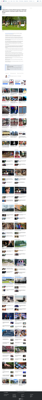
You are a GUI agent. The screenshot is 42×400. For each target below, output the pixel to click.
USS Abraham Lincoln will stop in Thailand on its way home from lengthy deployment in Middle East (20, 303)
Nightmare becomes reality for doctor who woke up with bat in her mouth (22, 102)
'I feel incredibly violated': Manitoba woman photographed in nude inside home (22, 115)
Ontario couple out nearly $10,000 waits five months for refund (6, 384)
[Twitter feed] (4, 392)
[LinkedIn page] (7, 392)
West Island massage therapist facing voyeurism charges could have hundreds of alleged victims (9, 200)
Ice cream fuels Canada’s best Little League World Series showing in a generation (8, 353)
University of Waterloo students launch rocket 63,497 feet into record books (20, 230)
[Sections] (1, 1)
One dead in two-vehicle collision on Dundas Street (8, 266)
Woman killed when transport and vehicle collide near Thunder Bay (20, 248)
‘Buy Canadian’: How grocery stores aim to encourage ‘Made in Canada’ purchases (6, 137)
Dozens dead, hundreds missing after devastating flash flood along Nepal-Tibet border (5, 115)
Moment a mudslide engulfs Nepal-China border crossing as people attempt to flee (5, 127)
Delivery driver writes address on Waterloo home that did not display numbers (22, 385)
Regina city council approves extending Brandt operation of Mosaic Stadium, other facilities (9, 233)
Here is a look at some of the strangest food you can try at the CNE (22, 146)
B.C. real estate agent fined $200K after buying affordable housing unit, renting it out (13, 137)
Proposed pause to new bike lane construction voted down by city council (22, 200)
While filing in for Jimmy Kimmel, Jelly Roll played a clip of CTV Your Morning (22, 94)
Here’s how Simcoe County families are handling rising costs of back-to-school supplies (20, 266)
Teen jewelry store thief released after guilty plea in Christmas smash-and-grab (22, 272)
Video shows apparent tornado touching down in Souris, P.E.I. (7, 212)
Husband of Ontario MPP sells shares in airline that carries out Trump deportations (9, 161)
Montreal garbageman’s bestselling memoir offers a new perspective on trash (10, 197)
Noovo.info (31, 395)
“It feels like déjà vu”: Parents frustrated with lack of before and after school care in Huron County (9, 268)
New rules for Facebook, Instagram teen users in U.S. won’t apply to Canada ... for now (14, 102)
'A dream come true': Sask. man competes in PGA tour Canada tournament (14, 69)
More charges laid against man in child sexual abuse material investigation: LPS (9, 272)
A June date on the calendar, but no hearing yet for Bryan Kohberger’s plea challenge (22, 309)
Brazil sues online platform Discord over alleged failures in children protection (22, 305)
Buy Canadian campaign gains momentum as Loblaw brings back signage (22, 164)
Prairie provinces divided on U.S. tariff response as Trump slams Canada (5, 94)
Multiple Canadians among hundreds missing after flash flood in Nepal (13, 94)
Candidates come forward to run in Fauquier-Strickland (22, 250)
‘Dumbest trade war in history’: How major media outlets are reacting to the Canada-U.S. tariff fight (22, 137)
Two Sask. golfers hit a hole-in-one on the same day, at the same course (14, 67)
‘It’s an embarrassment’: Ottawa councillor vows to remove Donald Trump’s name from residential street (22, 179)
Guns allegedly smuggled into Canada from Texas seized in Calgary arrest (8, 303)
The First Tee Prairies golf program (9, 33)
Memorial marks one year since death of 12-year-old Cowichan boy (22, 286)
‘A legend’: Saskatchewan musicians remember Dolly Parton (7, 230)
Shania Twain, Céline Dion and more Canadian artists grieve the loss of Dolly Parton (20, 337)
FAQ (21, 390)
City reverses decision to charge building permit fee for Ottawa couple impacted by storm (20, 176)
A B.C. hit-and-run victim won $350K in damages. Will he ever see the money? (22, 161)
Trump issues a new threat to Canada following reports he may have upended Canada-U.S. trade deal (14, 115)
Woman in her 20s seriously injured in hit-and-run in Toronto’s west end (8, 158)
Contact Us (20, 390)
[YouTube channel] (6, 392)
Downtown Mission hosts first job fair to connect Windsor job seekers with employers (10, 290)
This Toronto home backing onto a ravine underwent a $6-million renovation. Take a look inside (5, 146)
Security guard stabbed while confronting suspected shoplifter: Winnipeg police (22, 218)
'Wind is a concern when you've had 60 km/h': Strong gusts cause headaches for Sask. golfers (14, 66)
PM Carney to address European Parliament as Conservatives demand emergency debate (8, 320)
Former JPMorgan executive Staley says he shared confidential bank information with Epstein (20, 320)
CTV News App (17, 390)
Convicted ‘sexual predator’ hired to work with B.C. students (22, 126)
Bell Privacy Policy (14, 395)
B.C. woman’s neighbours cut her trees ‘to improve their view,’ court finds (14, 385)
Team (25, 390)
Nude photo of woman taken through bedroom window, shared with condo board (20, 212)
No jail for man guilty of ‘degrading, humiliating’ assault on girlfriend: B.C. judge (10, 309)
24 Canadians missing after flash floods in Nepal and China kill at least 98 (22, 233)
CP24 (21, 395)
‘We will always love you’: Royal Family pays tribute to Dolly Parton (13, 127)
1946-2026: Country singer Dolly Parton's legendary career (13, 146)
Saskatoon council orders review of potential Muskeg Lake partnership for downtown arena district (7, 248)
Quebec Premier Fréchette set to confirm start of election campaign (7, 194)
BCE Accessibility (5, 395)
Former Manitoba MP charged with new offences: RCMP (22, 214)
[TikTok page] (5, 392)
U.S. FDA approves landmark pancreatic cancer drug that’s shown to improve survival (8, 337)
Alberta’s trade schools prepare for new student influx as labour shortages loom (22, 197)
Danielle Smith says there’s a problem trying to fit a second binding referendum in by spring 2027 (9, 179)
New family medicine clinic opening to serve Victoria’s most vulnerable (19, 284)
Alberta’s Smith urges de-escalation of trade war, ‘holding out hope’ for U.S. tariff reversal (7, 176)
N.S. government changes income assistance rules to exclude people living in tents (10, 215)
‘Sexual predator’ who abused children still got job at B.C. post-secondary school (20, 158)
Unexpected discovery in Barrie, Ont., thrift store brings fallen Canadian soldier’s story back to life (22, 269)
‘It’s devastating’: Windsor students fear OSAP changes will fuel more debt (10, 286)
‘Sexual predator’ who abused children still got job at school (5, 101)
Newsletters (24, 390)
